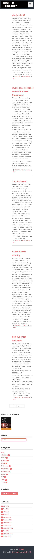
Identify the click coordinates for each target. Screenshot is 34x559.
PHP (14, 78)
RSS (15, 493)
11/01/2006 (17, 325)
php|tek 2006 (18, 15)
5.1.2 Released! (19, 181)
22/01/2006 (17, 170)
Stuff (14, 327)
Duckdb (4, 457)
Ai (2, 452)
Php (3, 463)
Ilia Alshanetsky (26, 76)
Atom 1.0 (6, 493)
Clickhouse (5, 455)
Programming (6, 468)
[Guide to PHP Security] (17, 423)
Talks (3, 479)
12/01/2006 (17, 240)
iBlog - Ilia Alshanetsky (10, 4)
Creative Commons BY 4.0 (21, 552)
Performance (5, 466)
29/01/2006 (17, 76)
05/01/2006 (17, 397)
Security (4, 474)
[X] (21, 549)
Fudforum (5, 460)
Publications (5, 471)
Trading (4, 482)
